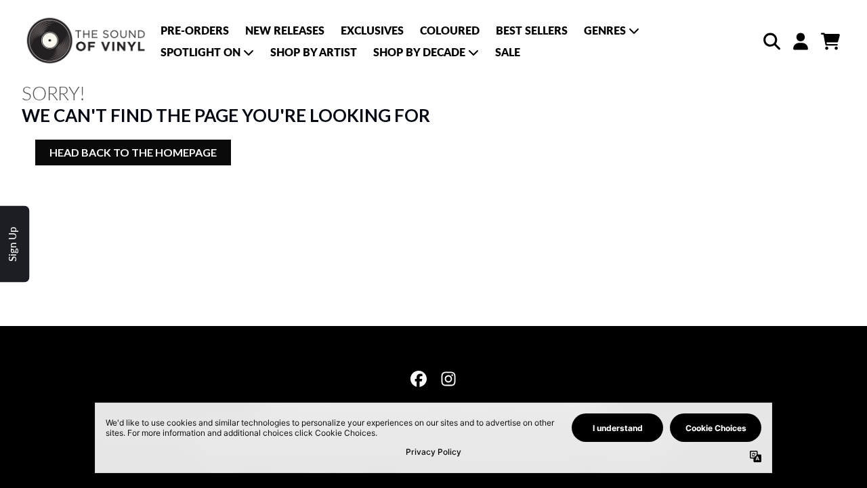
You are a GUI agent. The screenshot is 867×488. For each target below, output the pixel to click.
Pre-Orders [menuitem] (195, 30)
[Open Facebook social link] (419, 379)
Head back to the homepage (133, 152)
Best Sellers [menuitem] (532, 30)
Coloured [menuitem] (450, 30)
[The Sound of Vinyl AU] (87, 41)
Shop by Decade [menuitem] (419, 51)
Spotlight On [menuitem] (200, 51)
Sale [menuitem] (507, 51)
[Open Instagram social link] (448, 379)
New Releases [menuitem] (284, 30)
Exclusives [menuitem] (372, 30)
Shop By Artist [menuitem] (313, 51)
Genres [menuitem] (605, 30)
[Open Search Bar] (770, 41)
